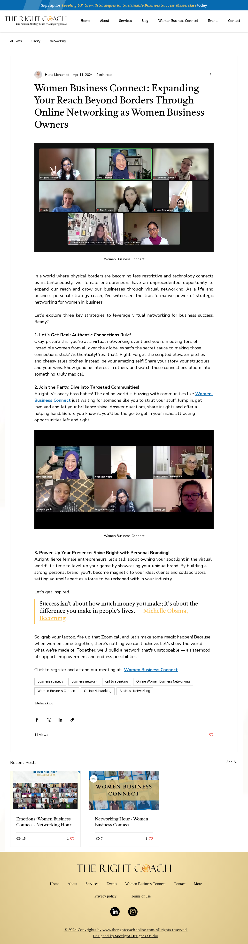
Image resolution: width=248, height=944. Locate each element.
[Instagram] (133, 911)
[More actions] (211, 75)
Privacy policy (105, 896)
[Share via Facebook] (36, 719)
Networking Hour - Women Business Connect (121, 822)
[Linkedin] (115, 911)
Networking (58, 41)
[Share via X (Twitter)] (48, 719)
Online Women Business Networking (163, 681)
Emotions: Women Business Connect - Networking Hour (43, 822)
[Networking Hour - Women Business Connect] (124, 790)
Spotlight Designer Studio (136, 936)
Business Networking (135, 691)
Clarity (35, 41)
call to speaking (116, 681)
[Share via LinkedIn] (60, 719)
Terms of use (141, 896)
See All (232, 762)
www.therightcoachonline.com (128, 930)
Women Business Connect (57, 691)
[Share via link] (72, 719)
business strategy (50, 681)
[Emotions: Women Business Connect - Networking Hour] (45, 790)
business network (84, 681)
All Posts (16, 41)
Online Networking (97, 691)
